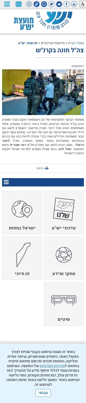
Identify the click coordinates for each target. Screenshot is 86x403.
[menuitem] (64, 212)
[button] (7, 4)
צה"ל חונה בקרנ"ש (60, 50)
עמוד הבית (76, 43)
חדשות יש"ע (27, 43)
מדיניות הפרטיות (52, 366)
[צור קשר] (18, 4)
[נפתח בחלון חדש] (74, 4)
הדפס (40, 168)
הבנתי (43, 393)
